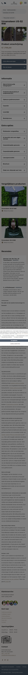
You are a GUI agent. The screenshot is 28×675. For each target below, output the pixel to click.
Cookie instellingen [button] (15, 343)
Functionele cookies (8, 335)
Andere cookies (18, 337)
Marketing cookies (7, 337)
